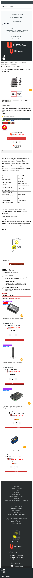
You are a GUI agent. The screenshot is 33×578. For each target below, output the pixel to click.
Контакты (12, 6)
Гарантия (4, 6)
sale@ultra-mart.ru (17, 21)
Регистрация (7, 576)
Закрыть (5, 123)
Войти (2, 576)
